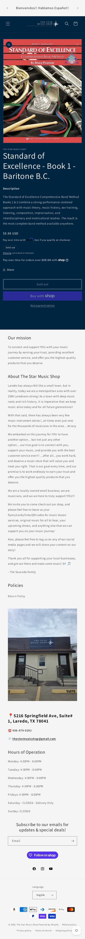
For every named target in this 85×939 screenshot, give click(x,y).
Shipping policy (64, 930)
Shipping (7, 253)
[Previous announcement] (7, 8)
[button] (8, 23)
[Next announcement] (77, 8)
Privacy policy (24, 930)
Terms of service (43, 930)
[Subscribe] (72, 841)
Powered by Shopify (48, 924)
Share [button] (10, 269)
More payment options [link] (42, 305)
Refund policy (69, 924)
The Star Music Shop (27, 924)
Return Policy (16, 596)
